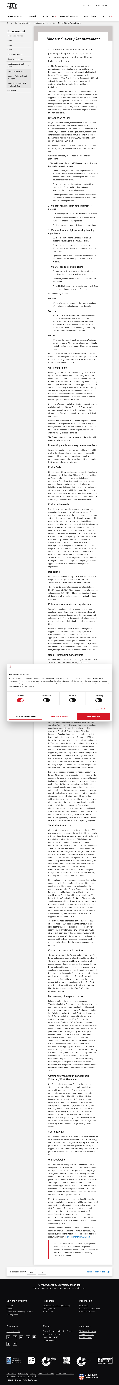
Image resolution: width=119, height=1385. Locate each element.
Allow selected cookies (59, 716)
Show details (101, 709)
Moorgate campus (86, 1334)
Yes (31, 1272)
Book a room (48, 1311)
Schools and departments (89, 1308)
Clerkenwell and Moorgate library (56, 1305)
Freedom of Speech (87, 1311)
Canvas (10, 1308)
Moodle (10, 1305)
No (42, 1272)
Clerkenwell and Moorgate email (20, 1311)
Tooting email (12, 1314)
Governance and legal (23, 23)
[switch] (46, 700)
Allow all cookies (93, 716)
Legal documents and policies (45, 23)
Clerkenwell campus (87, 1331)
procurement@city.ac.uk (77, 1236)
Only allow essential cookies (25, 716)
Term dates (83, 1305)
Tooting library (49, 1308)
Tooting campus (85, 1337)
